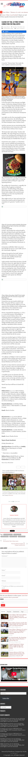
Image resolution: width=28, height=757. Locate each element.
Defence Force (17, 534)
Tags (22, 612)
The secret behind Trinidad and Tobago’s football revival (18, 544)
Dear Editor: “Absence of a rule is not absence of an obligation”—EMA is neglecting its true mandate (18, 631)
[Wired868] (14, 4)
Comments (16, 612)
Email (4, 575)
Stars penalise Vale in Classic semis (10, 540)
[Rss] (11, 753)
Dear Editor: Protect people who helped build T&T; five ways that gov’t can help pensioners (18, 624)
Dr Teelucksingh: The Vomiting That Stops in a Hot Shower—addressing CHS (17, 639)
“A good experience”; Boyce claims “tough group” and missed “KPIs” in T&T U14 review (16, 646)
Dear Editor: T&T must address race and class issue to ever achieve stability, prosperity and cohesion (18, 617)
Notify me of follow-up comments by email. (12, 587)
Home (3, 15)
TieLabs (24, 751)
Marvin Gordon (4, 536)
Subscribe (5, 698)
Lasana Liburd (6, 27)
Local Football (14, 15)
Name (4, 570)
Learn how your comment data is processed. (13, 596)
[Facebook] (12, 753)
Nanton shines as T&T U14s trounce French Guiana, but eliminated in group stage (16, 653)
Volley (7, 15)
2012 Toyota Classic (8, 534)
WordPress (11, 751)
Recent (3, 612)
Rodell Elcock (13, 536)
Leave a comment (20, 28)
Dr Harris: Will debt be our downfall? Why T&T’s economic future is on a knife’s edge (12, 730)
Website (4, 581)
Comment (5, 556)
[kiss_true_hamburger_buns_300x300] (14, 165)
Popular (9, 612)
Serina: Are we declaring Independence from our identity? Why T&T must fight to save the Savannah (12, 720)
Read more (22, 494)
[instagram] (16, 753)
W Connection (22, 536)
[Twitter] (13, 753)
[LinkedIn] (15, 753)
